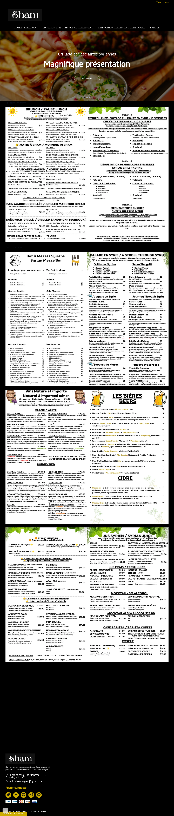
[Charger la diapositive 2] (87, 97)
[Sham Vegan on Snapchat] (39, 795)
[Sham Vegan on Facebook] (16, 795)
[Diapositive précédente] (153, 93)
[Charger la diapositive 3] (89, 97)
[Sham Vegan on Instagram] (31, 795)
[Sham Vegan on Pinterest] (23, 795)
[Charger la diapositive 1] (85, 97)
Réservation (87, 79)
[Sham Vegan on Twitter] (8, 795)
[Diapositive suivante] (171, 93)
